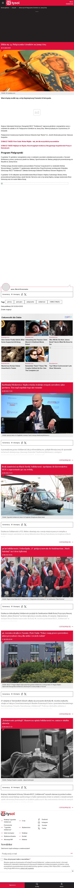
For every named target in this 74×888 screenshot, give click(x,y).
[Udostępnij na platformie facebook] (22, 294)
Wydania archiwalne (10, 836)
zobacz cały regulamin (27, 868)
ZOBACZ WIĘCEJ (55, 302)
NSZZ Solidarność (69, 3)
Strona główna (5, 7)
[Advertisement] (37, 26)
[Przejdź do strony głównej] (13, 3)
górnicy (9, 302)
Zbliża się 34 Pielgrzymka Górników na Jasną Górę (33, 7)
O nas (23, 821)
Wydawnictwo (26, 828)
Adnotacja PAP (8, 840)
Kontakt (24, 836)
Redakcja (24, 833)
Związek (14, 7)
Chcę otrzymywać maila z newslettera (17, 859)
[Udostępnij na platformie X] (25, 294)
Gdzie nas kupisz (9, 833)
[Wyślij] (71, 853)
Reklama (24, 840)
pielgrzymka (30, 302)
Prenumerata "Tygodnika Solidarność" (8, 827)
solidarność (41, 302)
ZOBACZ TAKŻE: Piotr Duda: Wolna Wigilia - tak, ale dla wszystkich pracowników (30, 141)
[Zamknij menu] (3, 3)
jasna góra (19, 302)
